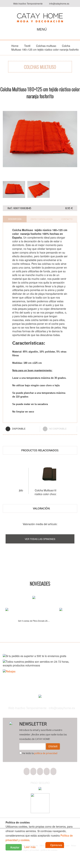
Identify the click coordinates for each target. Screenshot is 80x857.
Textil (27, 46)
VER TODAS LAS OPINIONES (40, 538)
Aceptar (14, 847)
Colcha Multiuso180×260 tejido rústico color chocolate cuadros (37, 492)
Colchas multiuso (46, 46)
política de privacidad (45, 753)
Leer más (30, 847)
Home (14, 46)
